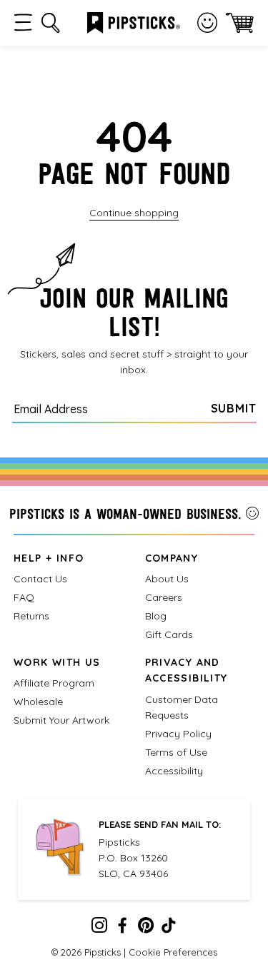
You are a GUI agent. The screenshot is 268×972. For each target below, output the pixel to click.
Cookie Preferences (173, 952)
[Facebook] (122, 928)
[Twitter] (146, 928)
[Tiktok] (169, 928)
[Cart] (240, 22)
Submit (234, 408)
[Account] (207, 23)
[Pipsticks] (133, 21)
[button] (23, 22)
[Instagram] (99, 928)
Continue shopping (134, 212)
